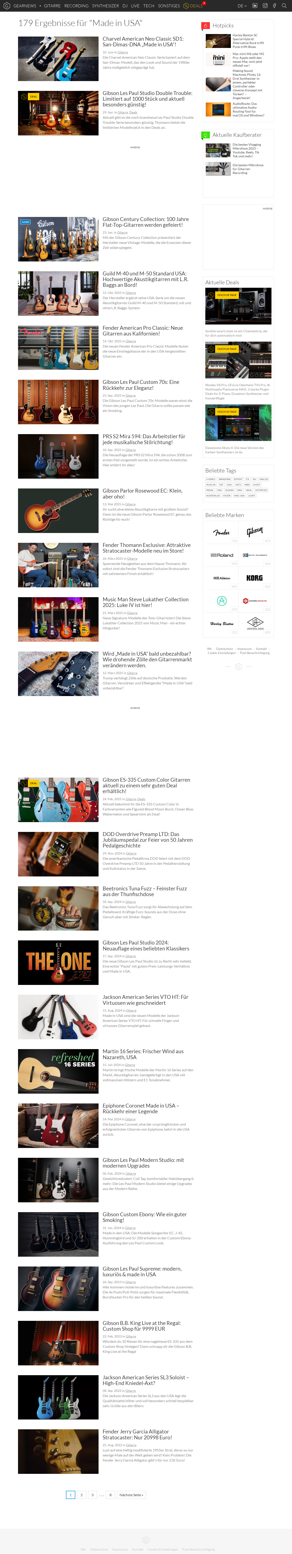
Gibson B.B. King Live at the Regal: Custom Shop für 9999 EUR (142, 1326)
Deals (196, 5)
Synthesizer (105, 5)
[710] (222, 532)
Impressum (244, 649)
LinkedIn (255, 5)
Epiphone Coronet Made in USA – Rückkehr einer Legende (141, 1108)
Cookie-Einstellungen (222, 653)
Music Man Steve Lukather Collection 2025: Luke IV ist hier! (146, 602)
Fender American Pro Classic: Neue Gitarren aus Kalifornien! (143, 331)
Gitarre (52, 5)
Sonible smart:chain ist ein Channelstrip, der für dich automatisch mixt (236, 315)
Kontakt (261, 649)
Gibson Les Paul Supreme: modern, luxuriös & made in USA (142, 1271)
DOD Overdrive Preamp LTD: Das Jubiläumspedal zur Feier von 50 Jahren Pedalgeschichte (148, 840)
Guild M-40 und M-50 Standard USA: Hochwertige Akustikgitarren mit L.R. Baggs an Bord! (145, 279)
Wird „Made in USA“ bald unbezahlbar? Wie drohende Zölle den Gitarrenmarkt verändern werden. (147, 659)
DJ (125, 5)
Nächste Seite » (131, 1495)
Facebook (274, 5)
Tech (148, 5)
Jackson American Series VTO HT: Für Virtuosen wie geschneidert (145, 1000)
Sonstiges (169, 5)
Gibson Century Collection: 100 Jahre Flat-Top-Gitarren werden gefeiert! (146, 222)
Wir (209, 649)
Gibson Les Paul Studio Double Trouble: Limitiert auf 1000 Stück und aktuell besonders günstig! (148, 99)
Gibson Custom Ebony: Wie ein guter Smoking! (145, 1217)
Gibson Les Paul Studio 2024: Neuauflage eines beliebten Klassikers (146, 945)
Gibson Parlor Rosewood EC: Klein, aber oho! (142, 493)
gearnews (24, 5)
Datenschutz (224, 649)
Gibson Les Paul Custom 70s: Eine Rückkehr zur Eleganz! (141, 385)
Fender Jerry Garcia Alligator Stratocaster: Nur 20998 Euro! (137, 1434)
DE (241, 5)
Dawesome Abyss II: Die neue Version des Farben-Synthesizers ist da (234, 432)
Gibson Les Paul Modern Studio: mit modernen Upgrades (143, 1163)
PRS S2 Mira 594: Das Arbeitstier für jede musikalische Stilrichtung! (144, 439)
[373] (222, 600)
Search (285, 6)
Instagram (265, 5)
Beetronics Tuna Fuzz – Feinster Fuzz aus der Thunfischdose (145, 891)
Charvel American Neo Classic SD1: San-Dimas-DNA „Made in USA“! (143, 41)
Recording (76, 5)
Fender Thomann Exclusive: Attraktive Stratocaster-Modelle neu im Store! (147, 548)
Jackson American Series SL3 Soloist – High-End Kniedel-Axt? (146, 1380)
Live (135, 5)
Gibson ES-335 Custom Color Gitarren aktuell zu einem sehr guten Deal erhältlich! (146, 785)
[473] (255, 532)
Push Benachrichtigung (255, 653)
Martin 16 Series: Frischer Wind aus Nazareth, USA (143, 1054)
